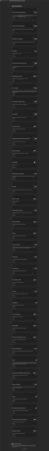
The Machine (15, 268)
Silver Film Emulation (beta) (18, 12)
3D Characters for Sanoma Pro (19, 63)
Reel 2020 (14, 51)
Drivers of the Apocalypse (18, 26)
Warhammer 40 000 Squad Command (21, 373)
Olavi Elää (14, 114)
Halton (14, 233)
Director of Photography (30, 445)
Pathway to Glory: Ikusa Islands (19, 419)
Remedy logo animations (18, 173)
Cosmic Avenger (16, 244)
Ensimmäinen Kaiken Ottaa (18, 408)
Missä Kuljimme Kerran (17, 210)
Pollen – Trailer (15, 198)
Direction (27, 445)
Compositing (23, 445)
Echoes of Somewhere (17, 38)
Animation (13, 445)
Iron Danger (15, 88)
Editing (34, 445)
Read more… (13, 17)
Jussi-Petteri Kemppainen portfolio (17, 0)
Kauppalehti (15, 325)
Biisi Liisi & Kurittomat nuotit (19, 337)
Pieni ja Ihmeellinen (16, 348)
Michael (14, 186)
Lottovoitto (15, 256)
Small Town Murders (17, 76)
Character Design (16, 445)
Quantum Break (16, 150)
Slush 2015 (14, 162)
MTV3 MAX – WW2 (16, 279)
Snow (13, 360)
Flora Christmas (16, 314)
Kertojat (14, 291)
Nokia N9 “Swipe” (16, 221)
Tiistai (13, 396)
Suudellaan (15, 302)
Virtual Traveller (16, 126)
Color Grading (20, 445)
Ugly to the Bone (16, 384)
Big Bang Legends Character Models (21, 138)
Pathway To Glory (16, 430)
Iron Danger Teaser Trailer (18, 101)
